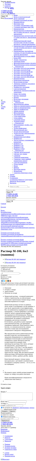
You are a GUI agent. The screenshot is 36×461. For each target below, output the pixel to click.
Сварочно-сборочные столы (23, 173)
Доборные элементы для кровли (24, 84)
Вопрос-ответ (9, 454)
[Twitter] (4, 281)
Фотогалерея (21, 181)
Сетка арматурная (19, 116)
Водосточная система (21, 82)
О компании (14, 179)
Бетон (16, 15)
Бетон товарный (19, 18)
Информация (5, 431)
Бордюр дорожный (20, 96)
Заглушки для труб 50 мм (22, 73)
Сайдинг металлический (22, 152)
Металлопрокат (19, 113)
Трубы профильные (20, 128)
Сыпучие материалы (20, 162)
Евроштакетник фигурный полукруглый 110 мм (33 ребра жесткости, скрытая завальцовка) (24, 42)
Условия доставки (10, 448)
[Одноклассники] (6, 281)
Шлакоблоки (18, 171)
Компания (4, 429)
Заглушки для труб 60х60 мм (23, 75)
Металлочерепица (20, 85)
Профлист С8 (18, 143)
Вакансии (13, 181)
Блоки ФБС (17, 58)
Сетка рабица (18, 118)
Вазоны (16, 97)
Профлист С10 (18, 145)
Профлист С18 (18, 147)
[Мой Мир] (8, 281)
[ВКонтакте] (2, 281)
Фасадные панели (19, 169)
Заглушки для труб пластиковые (24, 68)
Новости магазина (9, 417)
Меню (12, 8)
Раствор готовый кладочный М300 (15, 245)
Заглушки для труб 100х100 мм (24, 77)
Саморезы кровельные (21, 157)
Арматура (17, 126)
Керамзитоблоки (19, 78)
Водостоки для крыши (21, 99)
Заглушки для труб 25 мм (22, 70)
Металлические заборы (21, 104)
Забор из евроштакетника (22, 107)
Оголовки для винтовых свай (23, 25)
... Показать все (19, 66)
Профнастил (18, 138)
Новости (21, 179)
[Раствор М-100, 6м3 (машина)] (15, 259)
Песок (16, 166)
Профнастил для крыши (21, 87)
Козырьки (17, 101)
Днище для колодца (20, 60)
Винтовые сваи (19, 24)
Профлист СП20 (19, 149)
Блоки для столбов (20, 94)
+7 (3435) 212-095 (6, 11)
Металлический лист (20, 130)
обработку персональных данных (23, 407)
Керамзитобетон (19, 22)
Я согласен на (18, 407)
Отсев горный (18, 164)
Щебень (16, 167)
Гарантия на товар (11, 449)
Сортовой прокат (19, 119)
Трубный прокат (19, 121)
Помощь (3, 432)
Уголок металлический (21, 131)
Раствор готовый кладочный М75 (12, 241)
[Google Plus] (10, 281)
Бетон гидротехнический (22, 17)
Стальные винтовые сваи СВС (24, 27)
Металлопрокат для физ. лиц (23, 125)
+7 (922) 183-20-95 (7, 12)
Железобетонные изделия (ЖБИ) (24, 56)
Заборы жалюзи (19, 111)
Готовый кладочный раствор (23, 20)
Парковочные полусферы (22, 137)
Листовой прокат (19, 114)
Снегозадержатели (20, 89)
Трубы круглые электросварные (24, 133)
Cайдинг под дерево (20, 154)
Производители (10, 456)
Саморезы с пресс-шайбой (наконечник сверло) (22, 160)
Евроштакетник (19, 29)
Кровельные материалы (21, 80)
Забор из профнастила (21, 109)
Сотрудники (28, 179)
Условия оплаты (10, 446)
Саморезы (17, 155)
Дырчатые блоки (19, 61)
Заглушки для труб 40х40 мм (23, 72)
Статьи (7, 452)
